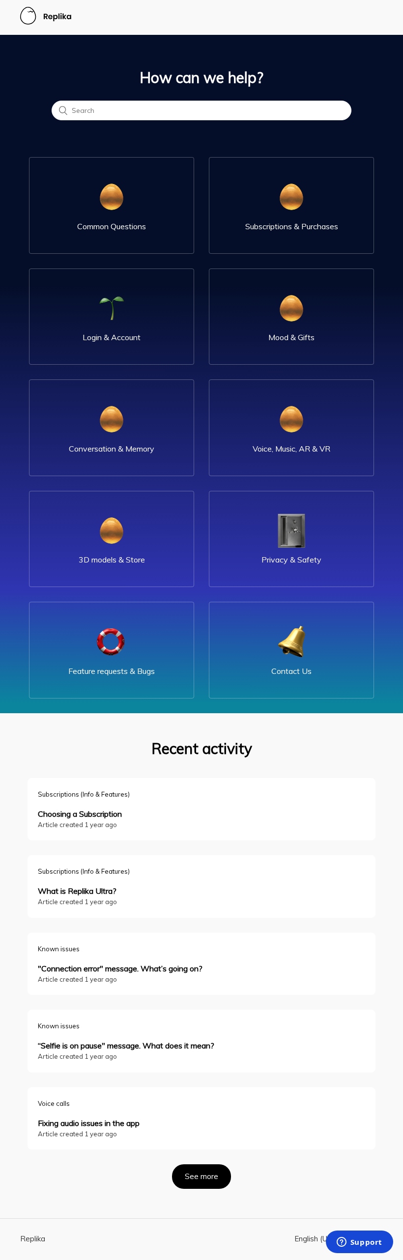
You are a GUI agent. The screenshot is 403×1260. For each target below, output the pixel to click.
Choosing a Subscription (80, 814)
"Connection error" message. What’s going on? (120, 968)
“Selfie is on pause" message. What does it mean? (126, 1045)
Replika (32, 1238)
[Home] (45, 22)
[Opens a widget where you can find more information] (359, 1243)
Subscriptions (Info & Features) (84, 794)
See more (208, 1176)
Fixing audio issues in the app (89, 1123)
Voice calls (54, 1103)
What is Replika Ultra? (77, 891)
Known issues (59, 949)
